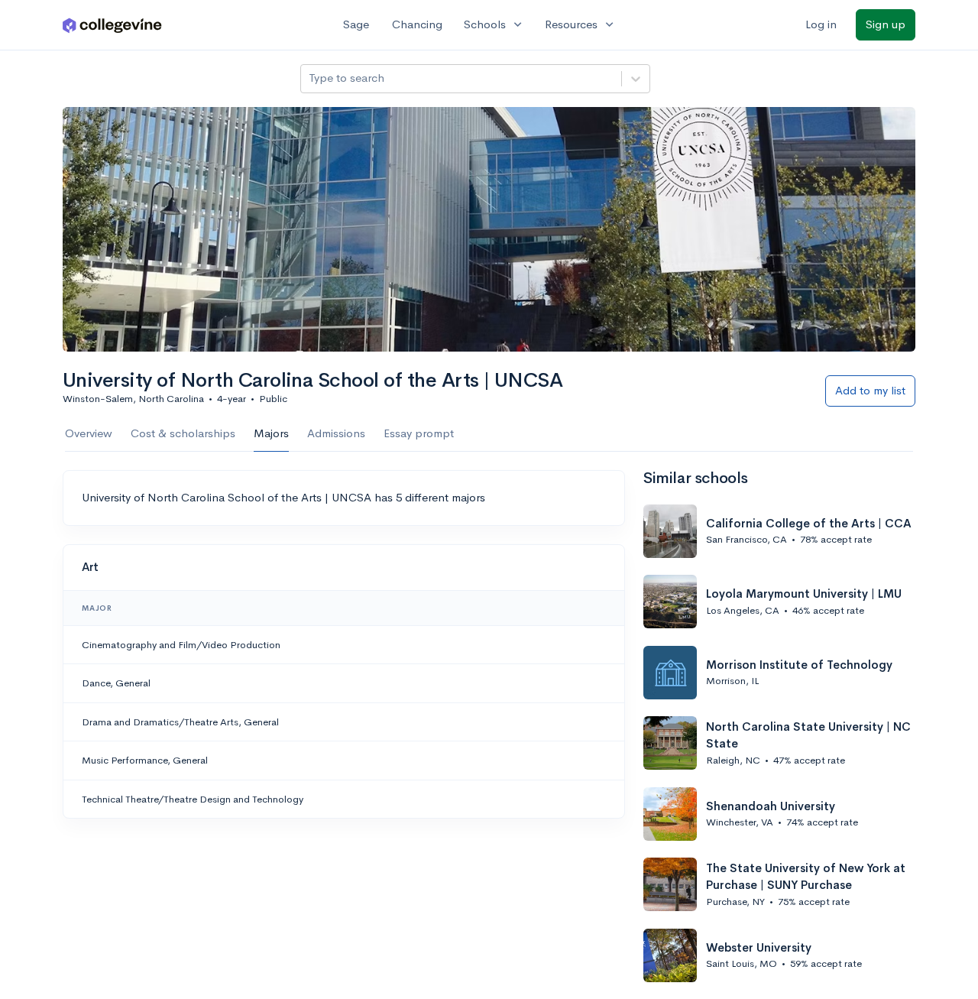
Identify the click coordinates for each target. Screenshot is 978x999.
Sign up (885, 24)
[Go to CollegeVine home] (112, 25)
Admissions (336, 433)
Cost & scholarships (183, 433)
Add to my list (870, 390)
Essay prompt (419, 433)
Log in (821, 24)
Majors (271, 433)
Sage (356, 24)
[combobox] (310, 78)
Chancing (417, 24)
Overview (88, 433)
